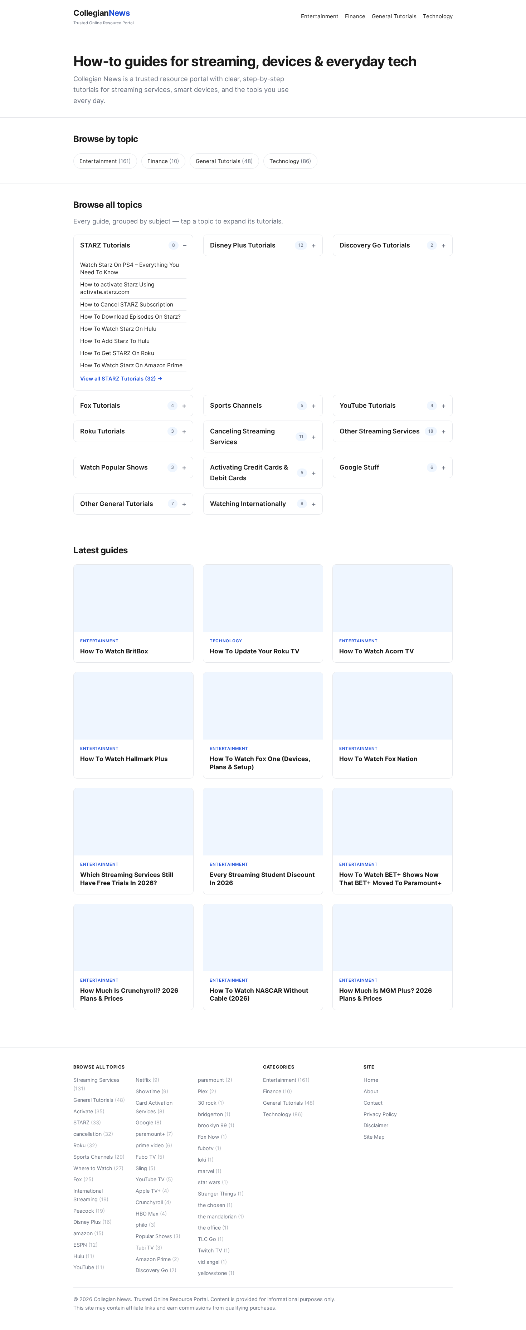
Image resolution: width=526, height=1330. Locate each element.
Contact (373, 1103)
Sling (145, 1168)
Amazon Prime (157, 1259)
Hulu (83, 1256)
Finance (355, 16)
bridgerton (214, 1114)
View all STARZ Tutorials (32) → (121, 379)
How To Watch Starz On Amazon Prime (131, 365)
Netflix (147, 1080)
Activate (88, 1111)
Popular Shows (158, 1236)
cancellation (93, 1134)
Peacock (89, 1211)
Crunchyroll (153, 1202)
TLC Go (211, 1239)
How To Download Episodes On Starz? (130, 316)
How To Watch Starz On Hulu (118, 328)
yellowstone (216, 1273)
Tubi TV (149, 1248)
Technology (438, 16)
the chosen (215, 1205)
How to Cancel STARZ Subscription (126, 304)
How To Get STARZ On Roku (117, 353)
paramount (215, 1080)
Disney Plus (92, 1222)
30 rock (211, 1103)
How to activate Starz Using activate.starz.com (117, 288)
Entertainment (320, 16)
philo (146, 1225)
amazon (88, 1233)
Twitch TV (214, 1250)
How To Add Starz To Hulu (115, 341)
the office (213, 1228)
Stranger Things (221, 1194)
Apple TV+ (152, 1191)
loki (206, 1160)
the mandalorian (221, 1216)
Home (371, 1080)
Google (148, 1122)
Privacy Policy (380, 1114)
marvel (209, 1171)
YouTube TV (154, 1179)
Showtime (152, 1091)
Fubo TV (150, 1157)
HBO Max (151, 1214)
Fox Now (212, 1137)
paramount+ (154, 1134)
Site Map (374, 1137)
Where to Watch (98, 1168)
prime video (154, 1145)
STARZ (87, 1122)
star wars (213, 1182)
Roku (85, 1145)
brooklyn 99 (216, 1125)
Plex (207, 1091)
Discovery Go (156, 1270)
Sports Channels (99, 1157)
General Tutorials (394, 16)
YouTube (88, 1267)
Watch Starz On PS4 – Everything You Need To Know (129, 268)
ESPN (85, 1245)
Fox (83, 1179)
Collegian (103, 16)
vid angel (212, 1262)
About (371, 1091)
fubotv (209, 1148)
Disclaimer (376, 1125)
